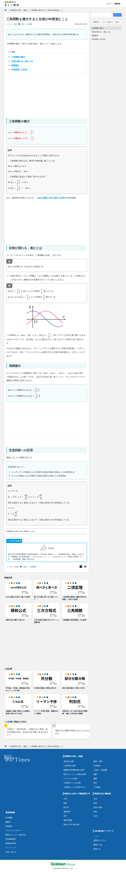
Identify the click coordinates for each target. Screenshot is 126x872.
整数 (95, 774)
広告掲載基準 (10, 839)
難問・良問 (98, 761)
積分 (95, 783)
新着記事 (117, 4)
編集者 (8, 822)
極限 (95, 778)
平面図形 (97, 765)
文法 (95, 799)
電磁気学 (66, 811)
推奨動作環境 (10, 843)
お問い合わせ (10, 852)
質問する (97, 849)
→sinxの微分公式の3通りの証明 (50, 197)
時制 (95, 811)
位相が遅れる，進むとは (22, 61)
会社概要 (8, 817)
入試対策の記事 (69, 765)
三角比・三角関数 (100, 770)
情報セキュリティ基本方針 (15, 835)
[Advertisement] (46, 95)
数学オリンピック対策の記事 (74, 774)
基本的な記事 (68, 761)
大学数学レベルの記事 (72, 783)
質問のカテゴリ (100, 840)
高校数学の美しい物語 (18, 10)
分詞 (95, 816)
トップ (109, 4)
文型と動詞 (98, 807)
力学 (65, 799)
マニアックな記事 (70, 778)
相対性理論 (67, 820)
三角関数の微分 (18, 56)
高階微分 (15, 65)
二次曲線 (97, 787)
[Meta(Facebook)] (85, 566)
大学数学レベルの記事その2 (74, 787)
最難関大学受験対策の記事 (73, 770)
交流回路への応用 (19, 69)
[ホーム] (5, 10)
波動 (65, 803)
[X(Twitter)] (81, 566)
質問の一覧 (98, 844)
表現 (95, 803)
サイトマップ (10, 847)
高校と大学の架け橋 (71, 824)
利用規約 (8, 826)
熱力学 (66, 807)
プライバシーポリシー (14, 830)
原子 (65, 816)
